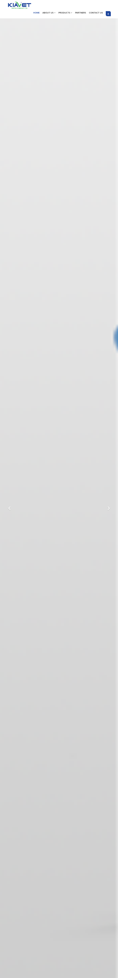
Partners (80, 12)
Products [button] (64, 12)
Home (36, 12)
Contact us (96, 12)
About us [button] (48, 12)
